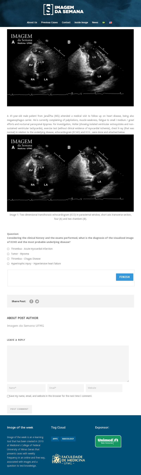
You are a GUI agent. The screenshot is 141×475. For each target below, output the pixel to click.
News (95, 22)
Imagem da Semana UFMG (25, 325)
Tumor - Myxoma (20, 253)
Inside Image (81, 22)
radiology (68, 439)
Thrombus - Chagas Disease (25, 258)
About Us (32, 22)
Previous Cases (49, 22)
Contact (66, 22)
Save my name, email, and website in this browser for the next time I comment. (50, 396)
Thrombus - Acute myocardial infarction (32, 248)
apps (55, 439)
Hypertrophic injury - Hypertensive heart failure (36, 263)
